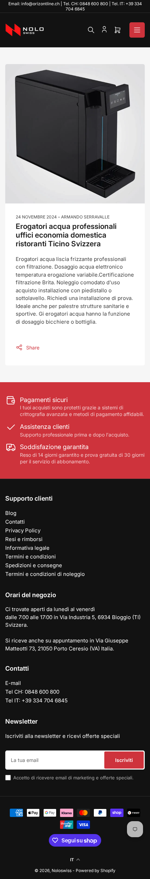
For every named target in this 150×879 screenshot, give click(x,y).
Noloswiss (62, 870)
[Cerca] (91, 30)
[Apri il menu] (137, 30)
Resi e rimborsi (24, 539)
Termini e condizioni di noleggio (45, 574)
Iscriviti (124, 760)
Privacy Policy (22, 530)
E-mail (13, 683)
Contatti (15, 521)
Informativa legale (27, 548)
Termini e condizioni (30, 556)
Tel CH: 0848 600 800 (32, 691)
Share (32, 347)
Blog (10, 513)
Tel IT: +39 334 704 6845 (36, 700)
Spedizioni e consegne (33, 565)
